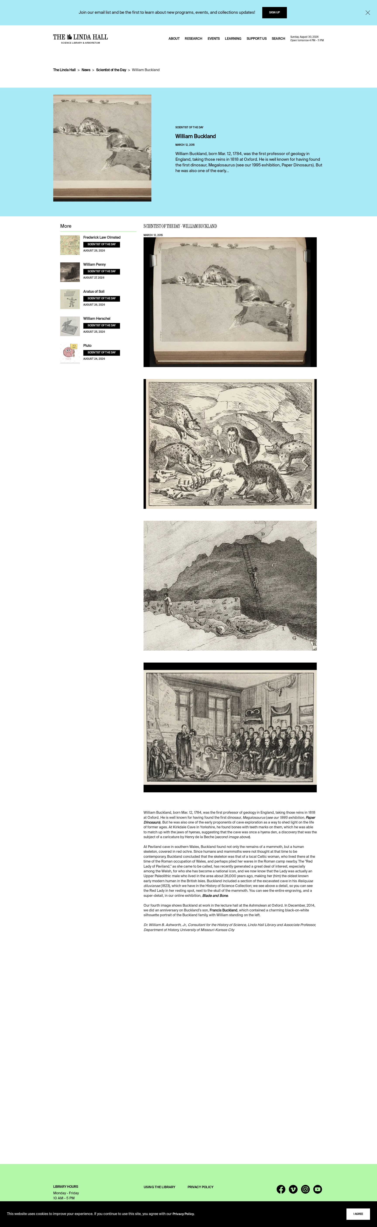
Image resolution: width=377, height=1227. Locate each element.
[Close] (368, 12)
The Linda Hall (64, 70)
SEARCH (278, 38)
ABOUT (174, 38)
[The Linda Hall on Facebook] (281, 1191)
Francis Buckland (223, 910)
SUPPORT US (257, 38)
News (86, 70)
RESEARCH (193, 38)
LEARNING (233, 38)
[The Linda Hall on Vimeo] (293, 1191)
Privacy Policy (183, 1214)
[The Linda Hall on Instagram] (305, 1191)
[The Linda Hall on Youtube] (317, 1191)
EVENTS (214, 38)
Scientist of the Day (111, 70)
